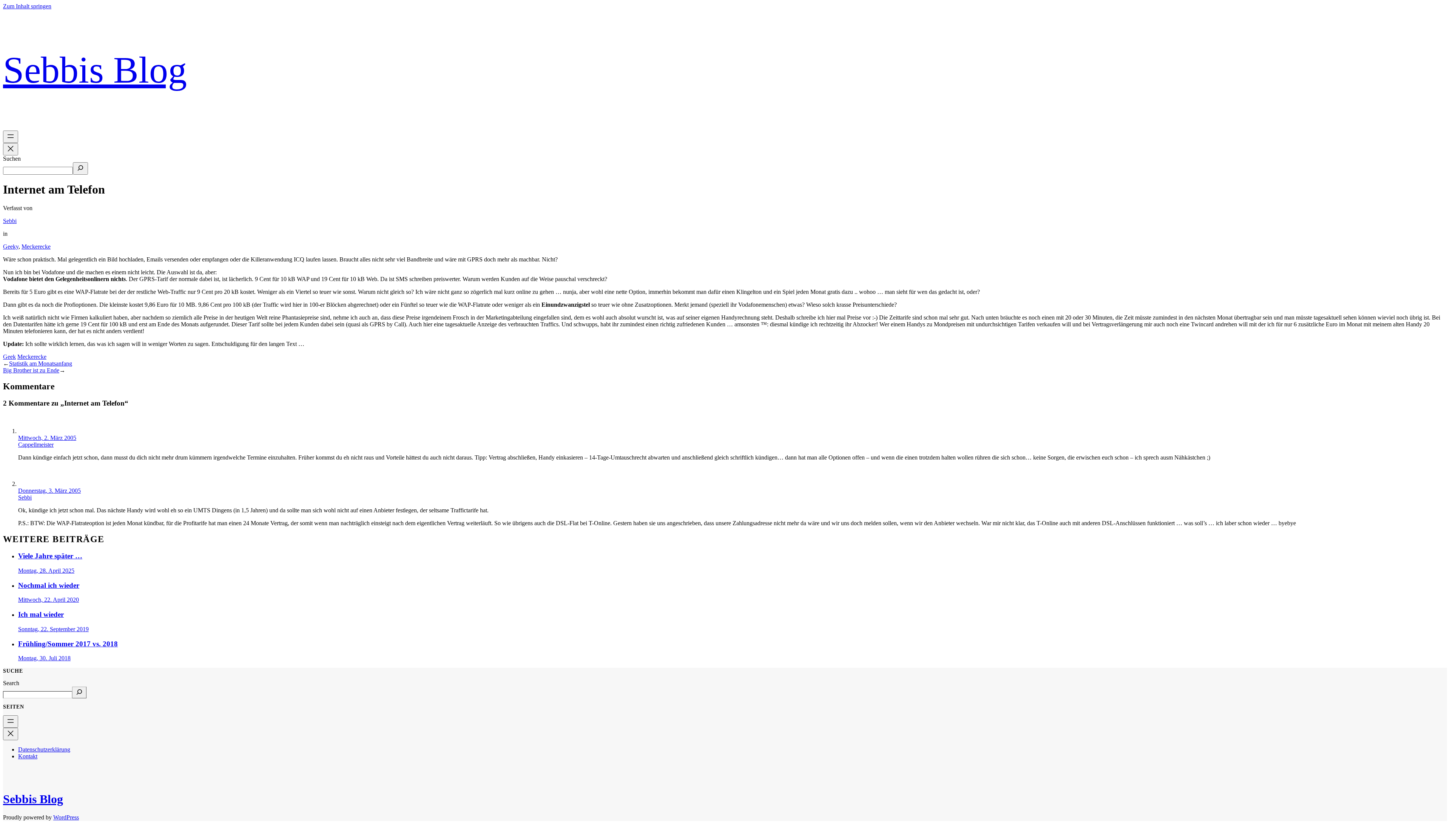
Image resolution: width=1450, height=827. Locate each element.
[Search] (79, 692)
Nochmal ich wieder (48, 585)
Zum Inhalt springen (27, 6)
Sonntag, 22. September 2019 (53, 629)
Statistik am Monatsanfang (40, 363)
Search (11, 683)
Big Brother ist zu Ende (31, 370)
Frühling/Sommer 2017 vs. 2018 (68, 644)
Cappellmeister (36, 444)
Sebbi (10, 221)
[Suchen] (80, 168)
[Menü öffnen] (10, 137)
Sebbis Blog (95, 70)
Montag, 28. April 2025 (46, 570)
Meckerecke (36, 246)
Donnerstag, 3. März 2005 (49, 490)
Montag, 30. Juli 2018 (44, 658)
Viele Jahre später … (50, 556)
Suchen (12, 158)
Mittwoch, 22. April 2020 (48, 599)
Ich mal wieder (41, 614)
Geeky (11, 246)
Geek (9, 357)
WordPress (66, 817)
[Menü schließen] (10, 149)
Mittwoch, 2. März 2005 (47, 438)
